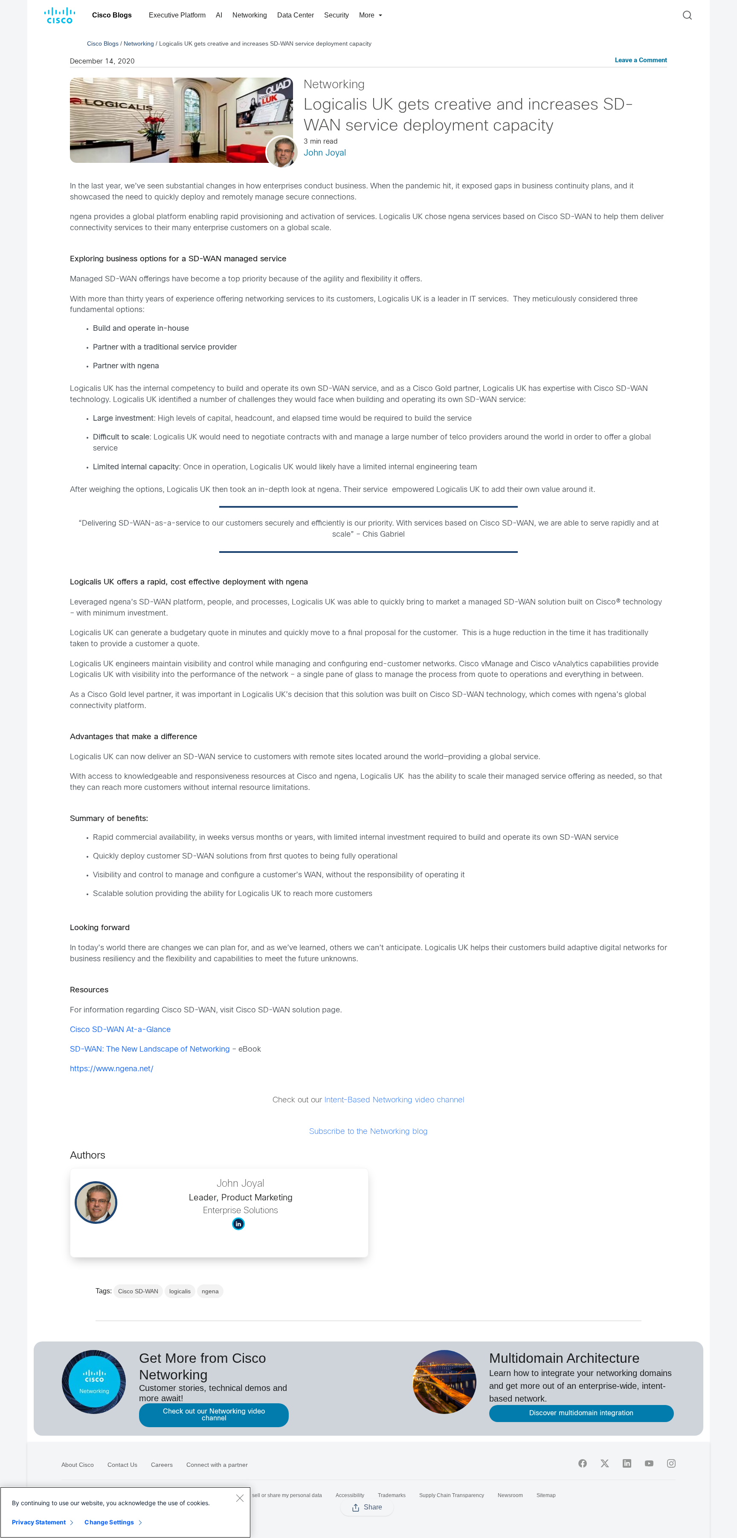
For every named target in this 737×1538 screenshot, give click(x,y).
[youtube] (649, 1463)
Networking (249, 15)
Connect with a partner (217, 1464)
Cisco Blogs (112, 15)
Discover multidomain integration (581, 1413)
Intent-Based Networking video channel (394, 1100)
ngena (210, 1291)
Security (336, 15)
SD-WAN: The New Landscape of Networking (150, 1049)
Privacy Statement (39, 1522)
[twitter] (605, 1463)
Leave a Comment (641, 61)
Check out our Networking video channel (214, 1415)
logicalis (180, 1291)
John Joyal (325, 153)
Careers (162, 1464)
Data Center (295, 15)
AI (219, 15)
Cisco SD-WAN (138, 1291)
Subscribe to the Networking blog (368, 1132)
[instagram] (671, 1463)
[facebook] (582, 1463)
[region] (125, 1512)
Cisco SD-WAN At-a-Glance (120, 1030)
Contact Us (122, 1464)
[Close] (239, 1498)
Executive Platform (177, 15)
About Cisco (77, 1464)
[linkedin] (627, 1463)
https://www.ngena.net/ (112, 1069)
